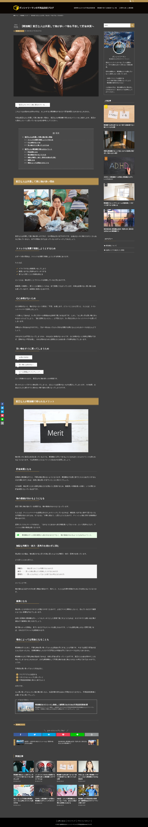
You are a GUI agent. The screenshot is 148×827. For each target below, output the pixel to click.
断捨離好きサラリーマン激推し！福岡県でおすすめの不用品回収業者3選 (61, 704)
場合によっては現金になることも (38, 163)
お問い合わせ (61, 821)
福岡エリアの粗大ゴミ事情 (115, 250)
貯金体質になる (33, 152)
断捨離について (20, 31)
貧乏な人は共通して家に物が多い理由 (38, 137)
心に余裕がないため (34, 142)
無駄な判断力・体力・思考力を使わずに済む (42, 157)
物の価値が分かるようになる (37, 155)
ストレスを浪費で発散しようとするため (40, 140)
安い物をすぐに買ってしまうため (38, 145)
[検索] (133, 1)
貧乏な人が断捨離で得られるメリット (38, 149)
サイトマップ (71, 821)
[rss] (130, 1)
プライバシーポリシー (84, 821)
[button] (20, 734)
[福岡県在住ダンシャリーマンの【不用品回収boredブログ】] (34, 8)
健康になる (31, 160)
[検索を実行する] (132, 25)
